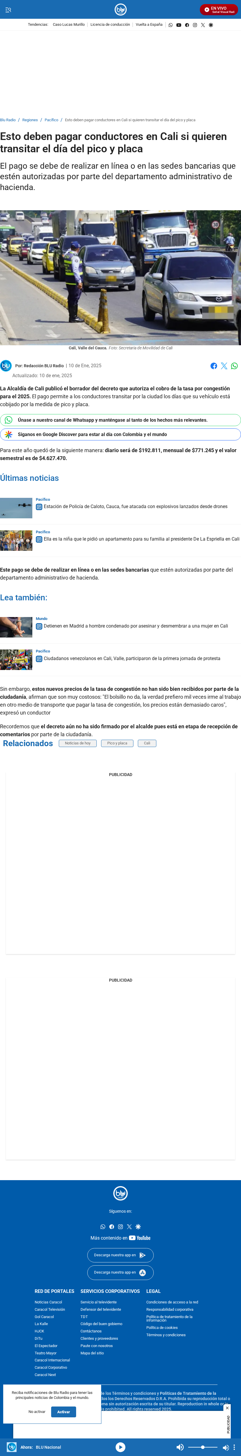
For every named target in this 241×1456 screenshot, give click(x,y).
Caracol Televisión (50, 1309)
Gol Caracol (44, 1317)
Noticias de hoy (78, 743)
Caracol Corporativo (51, 1368)
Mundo (41, 618)
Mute (180, 1447)
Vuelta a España (149, 25)
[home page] (121, 10)
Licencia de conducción (110, 25)
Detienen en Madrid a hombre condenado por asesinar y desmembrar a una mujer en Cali (136, 626)
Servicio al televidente (99, 1302)
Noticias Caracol (48, 1302)
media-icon (120, 1447)
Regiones (30, 120)
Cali (147, 743)
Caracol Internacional (52, 1360)
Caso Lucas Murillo (69, 25)
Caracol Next (45, 1375)
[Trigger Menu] (8, 9)
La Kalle (41, 1324)
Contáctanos (91, 1331)
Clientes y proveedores (99, 1339)
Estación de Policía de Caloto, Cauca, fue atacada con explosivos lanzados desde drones (135, 507)
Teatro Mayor (45, 1353)
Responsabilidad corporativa (169, 1309)
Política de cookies (162, 1328)
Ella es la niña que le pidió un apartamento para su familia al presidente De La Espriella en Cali (142, 539)
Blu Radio (8, 120)
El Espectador (46, 1346)
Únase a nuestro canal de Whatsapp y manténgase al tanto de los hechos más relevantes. (113, 420)
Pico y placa (117, 743)
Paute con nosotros (97, 1346)
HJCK (39, 1331)
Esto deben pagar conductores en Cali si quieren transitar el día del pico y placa (130, 120)
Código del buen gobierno (101, 1324)
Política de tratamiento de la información (169, 1318)
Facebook (213, 369)
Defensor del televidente (101, 1309)
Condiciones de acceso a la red (172, 1302)
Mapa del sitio (92, 1353)
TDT (84, 1317)
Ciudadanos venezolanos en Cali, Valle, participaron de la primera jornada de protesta (132, 658)
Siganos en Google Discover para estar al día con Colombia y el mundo (92, 434)
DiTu (38, 1339)
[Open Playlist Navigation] (234, 1447)
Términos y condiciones (166, 1335)
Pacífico (51, 120)
